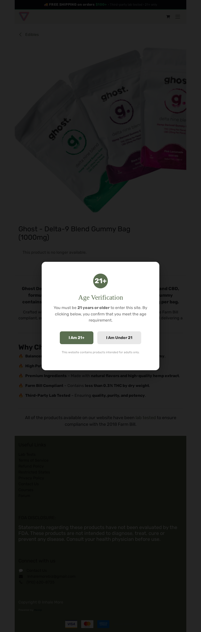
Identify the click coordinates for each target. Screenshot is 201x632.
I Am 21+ (77, 337)
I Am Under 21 (119, 337)
